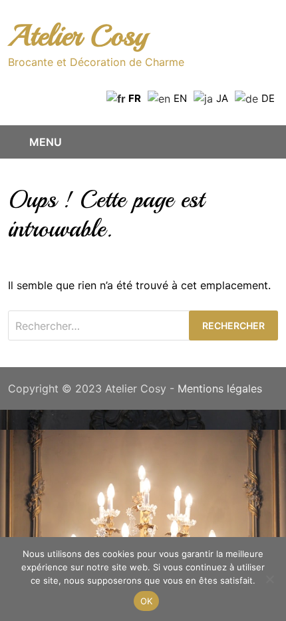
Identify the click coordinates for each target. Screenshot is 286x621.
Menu (45, 142)
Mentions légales (220, 388)
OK (146, 601)
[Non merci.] (269, 579)
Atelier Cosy (78, 35)
